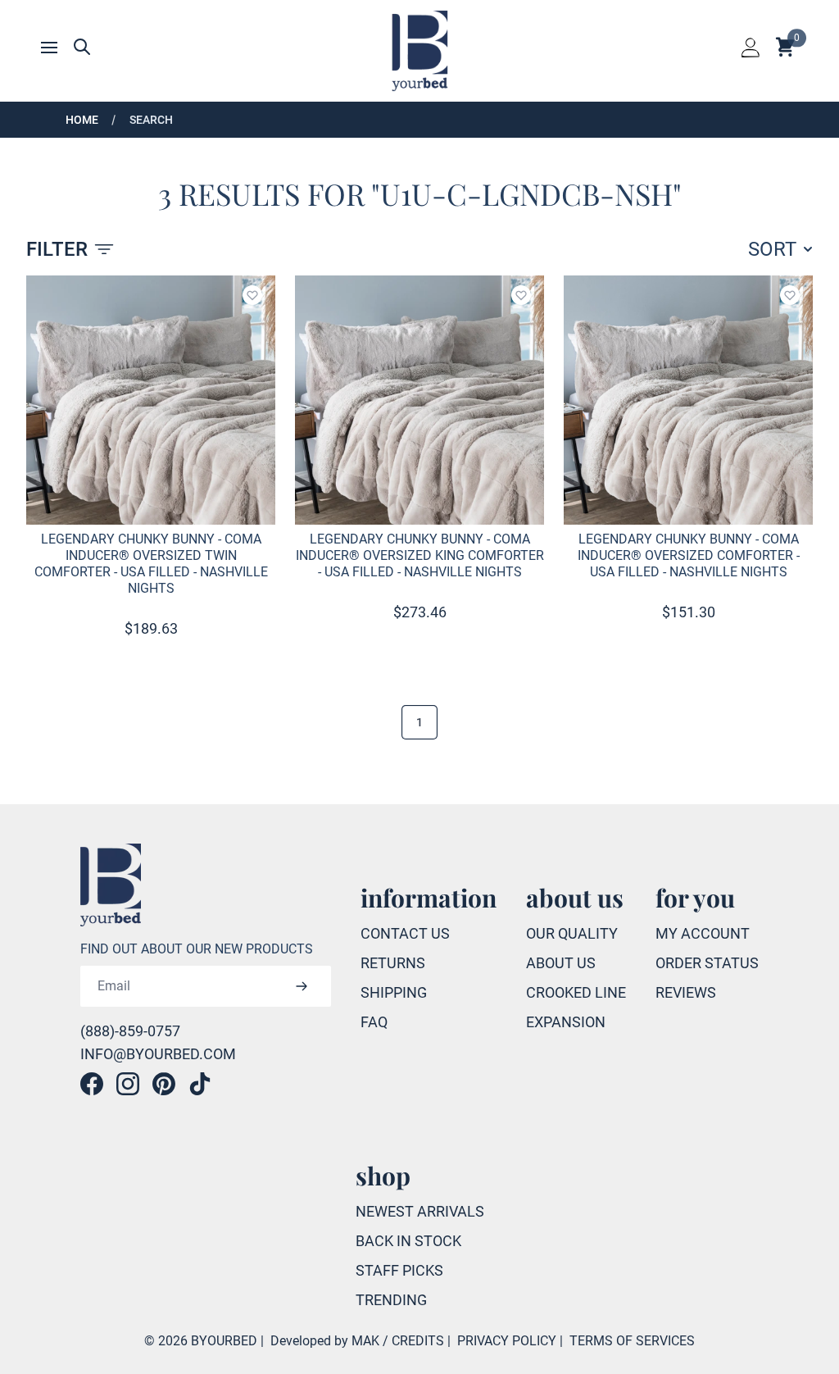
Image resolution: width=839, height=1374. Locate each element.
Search (151, 119)
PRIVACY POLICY (506, 1341)
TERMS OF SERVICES (632, 1341)
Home (82, 119)
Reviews (685, 992)
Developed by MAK (324, 1341)
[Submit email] (301, 986)
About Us (561, 962)
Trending (391, 1299)
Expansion (565, 1021)
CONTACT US (405, 933)
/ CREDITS (413, 1341)
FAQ (374, 1021)
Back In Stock (408, 1240)
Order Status (707, 962)
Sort (772, 249)
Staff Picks (399, 1270)
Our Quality (572, 933)
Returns (393, 962)
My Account (702, 933)
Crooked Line (576, 992)
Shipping (394, 992)
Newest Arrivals (420, 1211)
